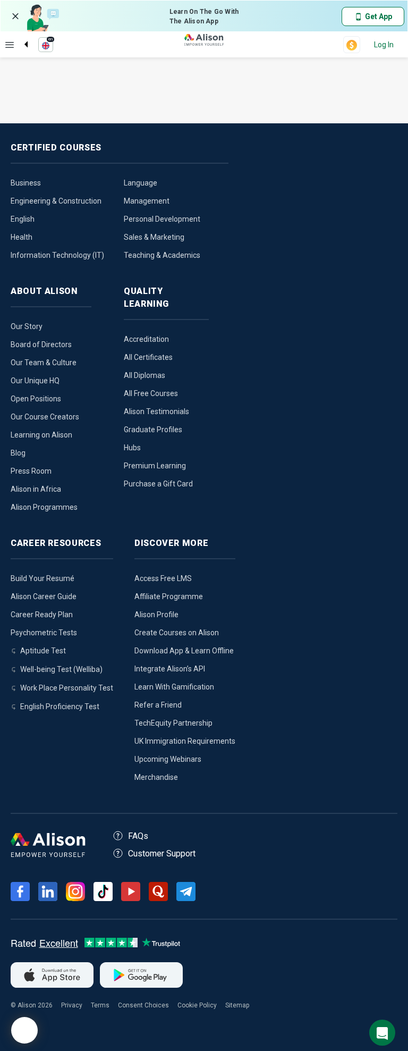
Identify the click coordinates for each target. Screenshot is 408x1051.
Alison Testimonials (156, 411)
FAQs (138, 836)
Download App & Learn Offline (184, 650)
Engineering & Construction (56, 201)
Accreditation (146, 339)
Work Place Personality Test (66, 688)
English (23, 219)
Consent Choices (143, 1005)
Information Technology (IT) (57, 255)
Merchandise (156, 777)
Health (21, 237)
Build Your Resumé (42, 578)
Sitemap (237, 1005)
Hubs (132, 447)
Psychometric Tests (44, 632)
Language (140, 183)
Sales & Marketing (154, 237)
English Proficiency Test (59, 706)
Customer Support (162, 853)
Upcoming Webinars (167, 759)
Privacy (71, 1005)
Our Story (26, 326)
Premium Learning (155, 465)
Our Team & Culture (43, 362)
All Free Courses (151, 393)
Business (26, 183)
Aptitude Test (43, 650)
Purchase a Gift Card (158, 484)
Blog (18, 453)
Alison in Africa (36, 489)
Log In (384, 44)
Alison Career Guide (43, 596)
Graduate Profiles (153, 429)
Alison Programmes (44, 507)
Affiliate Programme (168, 596)
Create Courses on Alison (176, 632)
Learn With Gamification (174, 687)
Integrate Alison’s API (169, 669)
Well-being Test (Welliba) (61, 669)
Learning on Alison (41, 435)
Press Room (31, 471)
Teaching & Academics (162, 255)
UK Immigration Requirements (184, 741)
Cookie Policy (197, 1005)
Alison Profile (156, 614)
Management (146, 201)
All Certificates (148, 357)
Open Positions (36, 398)
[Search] (21, 35)
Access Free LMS (163, 578)
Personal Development (162, 219)
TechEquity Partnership (173, 723)
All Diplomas (144, 375)
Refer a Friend (158, 705)
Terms (100, 1005)
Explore (9, 44)
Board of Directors (41, 344)
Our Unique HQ (35, 380)
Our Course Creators (45, 417)
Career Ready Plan (42, 614)
